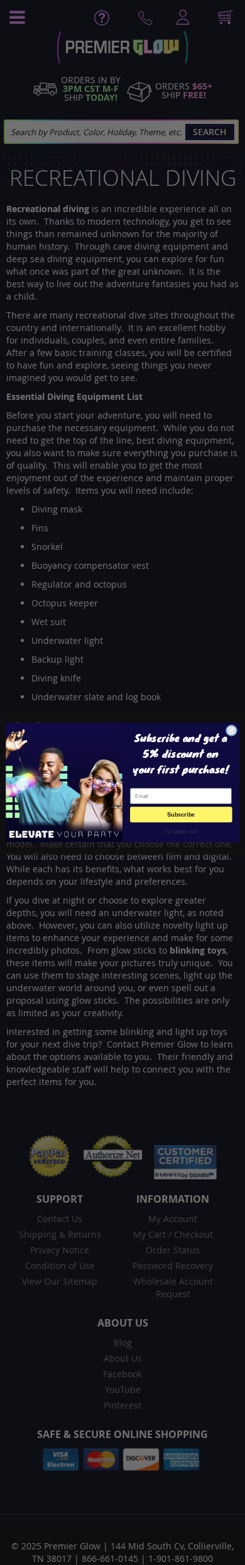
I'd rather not (180, 830)
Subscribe (181, 815)
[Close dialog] (231, 730)
